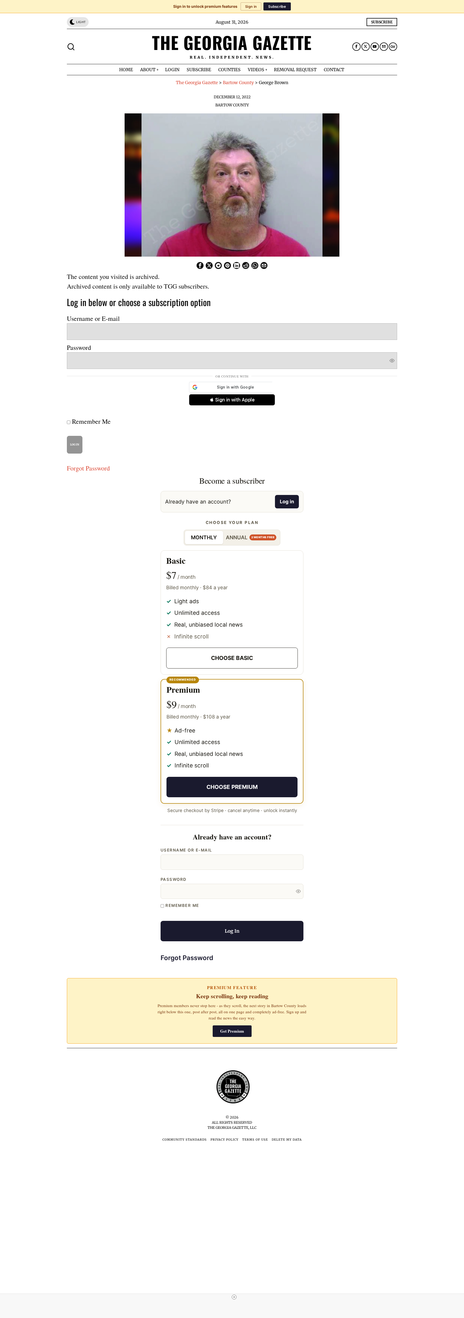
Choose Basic (232, 658)
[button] (232, 399)
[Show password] (392, 360)
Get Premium (232, 1031)
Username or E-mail (93, 318)
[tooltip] (356, 46)
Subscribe (277, 6)
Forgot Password (88, 468)
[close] (234, 1297)
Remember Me (90, 421)
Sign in (251, 6)
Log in (287, 501)
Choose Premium (232, 787)
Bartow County (232, 105)
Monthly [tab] (204, 537)
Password (79, 347)
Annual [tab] (250, 537)
